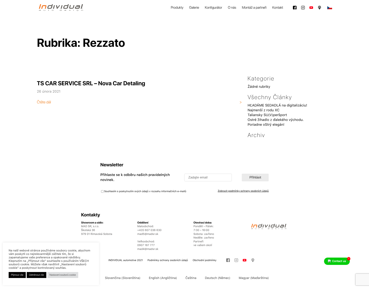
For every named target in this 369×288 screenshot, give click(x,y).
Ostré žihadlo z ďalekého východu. (276, 120)
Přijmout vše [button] (17, 275)
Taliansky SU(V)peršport (267, 115)
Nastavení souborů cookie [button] (63, 275)
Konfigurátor (213, 8)
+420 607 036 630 (149, 230)
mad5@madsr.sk (147, 234)
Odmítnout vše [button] (36, 275)
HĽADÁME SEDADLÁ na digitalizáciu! (277, 105)
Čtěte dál (44, 102)
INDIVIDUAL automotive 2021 (125, 260)
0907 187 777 (146, 245)
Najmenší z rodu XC (263, 110)
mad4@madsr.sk (147, 249)
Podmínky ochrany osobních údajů (167, 260)
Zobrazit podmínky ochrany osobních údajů (243, 191)
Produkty (177, 8)
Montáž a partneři (254, 8)
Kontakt (277, 8)
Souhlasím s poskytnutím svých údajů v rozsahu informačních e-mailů (145, 191)
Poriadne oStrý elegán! (266, 125)
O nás (232, 8)
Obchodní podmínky (204, 260)
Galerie (194, 8)
